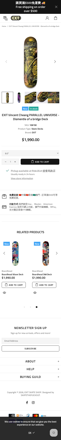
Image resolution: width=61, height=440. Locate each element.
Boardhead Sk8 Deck (42, 274)
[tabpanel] (15, 271)
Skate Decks (37, 128)
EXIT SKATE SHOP (16, 18)
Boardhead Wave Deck (12, 274)
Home (4, 26)
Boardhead (7, 271)
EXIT (34, 132)
